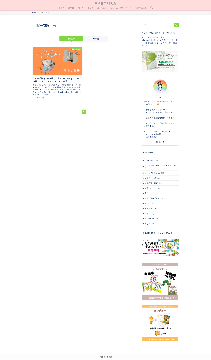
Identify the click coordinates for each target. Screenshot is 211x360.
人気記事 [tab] (96, 38)
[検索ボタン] (151, 8)
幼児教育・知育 (153, 183)
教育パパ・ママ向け (155, 188)
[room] (163, 142)
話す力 (149, 213)
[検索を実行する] (176, 25)
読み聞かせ (151, 218)
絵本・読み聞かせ (155, 198)
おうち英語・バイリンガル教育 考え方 (161, 166)
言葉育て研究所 (105, 2)
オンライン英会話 (155, 173)
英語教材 (151, 208)
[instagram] (160, 142)
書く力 (149, 193)
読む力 (150, 223)
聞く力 (149, 203)
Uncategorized (153, 160)
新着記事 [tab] (71, 38)
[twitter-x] (157, 142)
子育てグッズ (152, 178)
